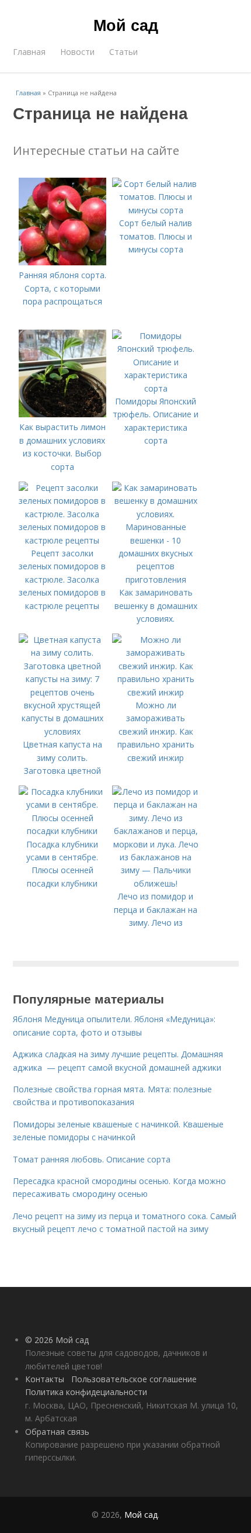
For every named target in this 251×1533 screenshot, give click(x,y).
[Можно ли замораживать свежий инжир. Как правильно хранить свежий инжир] (156, 692)
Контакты (44, 1379)
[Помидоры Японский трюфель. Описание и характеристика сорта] (156, 388)
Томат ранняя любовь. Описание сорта (91, 1159)
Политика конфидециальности (86, 1391)
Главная (29, 51)
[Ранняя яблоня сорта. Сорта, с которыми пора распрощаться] (62, 262)
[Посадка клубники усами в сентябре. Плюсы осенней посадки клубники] (62, 830)
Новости (77, 51)
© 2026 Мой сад (57, 1339)
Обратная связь (57, 1431)
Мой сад (125, 24)
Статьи (123, 51)
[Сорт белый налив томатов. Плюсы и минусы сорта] (156, 210)
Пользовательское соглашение (134, 1379)
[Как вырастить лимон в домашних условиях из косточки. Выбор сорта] (62, 414)
